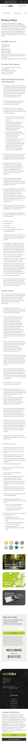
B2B (21, 1)
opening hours (14, 687)
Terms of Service (7, 13)
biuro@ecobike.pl (8, 74)
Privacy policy (18, 13)
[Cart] (25, 6)
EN (24, 1)
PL (23, 1)
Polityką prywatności (11, 640)
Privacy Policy (5, 724)
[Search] (19, 6)
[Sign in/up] (22, 6)
